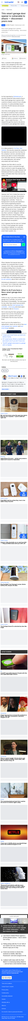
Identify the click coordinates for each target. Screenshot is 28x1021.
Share (5, 58)
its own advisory (6, 279)
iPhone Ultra (14, 5)
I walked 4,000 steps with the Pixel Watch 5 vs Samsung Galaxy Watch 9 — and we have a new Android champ (14, 961)
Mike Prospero (10, 25)
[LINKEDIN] (22, 376)
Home (3, 9)
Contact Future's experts (7, 986)
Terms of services (19, 250)
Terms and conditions (7, 983)
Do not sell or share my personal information (12, 1011)
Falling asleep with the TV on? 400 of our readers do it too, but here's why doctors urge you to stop (14, 945)
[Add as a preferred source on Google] (7, 977)
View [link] (20, 356)
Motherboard (17, 96)
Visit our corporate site (12, 973)
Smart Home (9, 9)
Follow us (16, 58)
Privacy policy (5, 989)
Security (5, 370)
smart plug (11, 307)
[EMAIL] (24, 376)
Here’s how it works (16, 36)
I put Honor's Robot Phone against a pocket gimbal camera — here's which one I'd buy (14, 937)
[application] (14, 135)
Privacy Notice (18, 251)
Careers (4, 999)
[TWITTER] (19, 376)
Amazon (16, 309)
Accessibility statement (7, 996)
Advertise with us (6, 1002)
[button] (25, 2)
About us (4, 1005)
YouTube (16, 148)
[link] (5, 355)
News (3, 25)
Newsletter (23, 58)
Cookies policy (5, 992)
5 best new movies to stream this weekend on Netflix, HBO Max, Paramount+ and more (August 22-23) (14, 953)
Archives (4, 1008)
